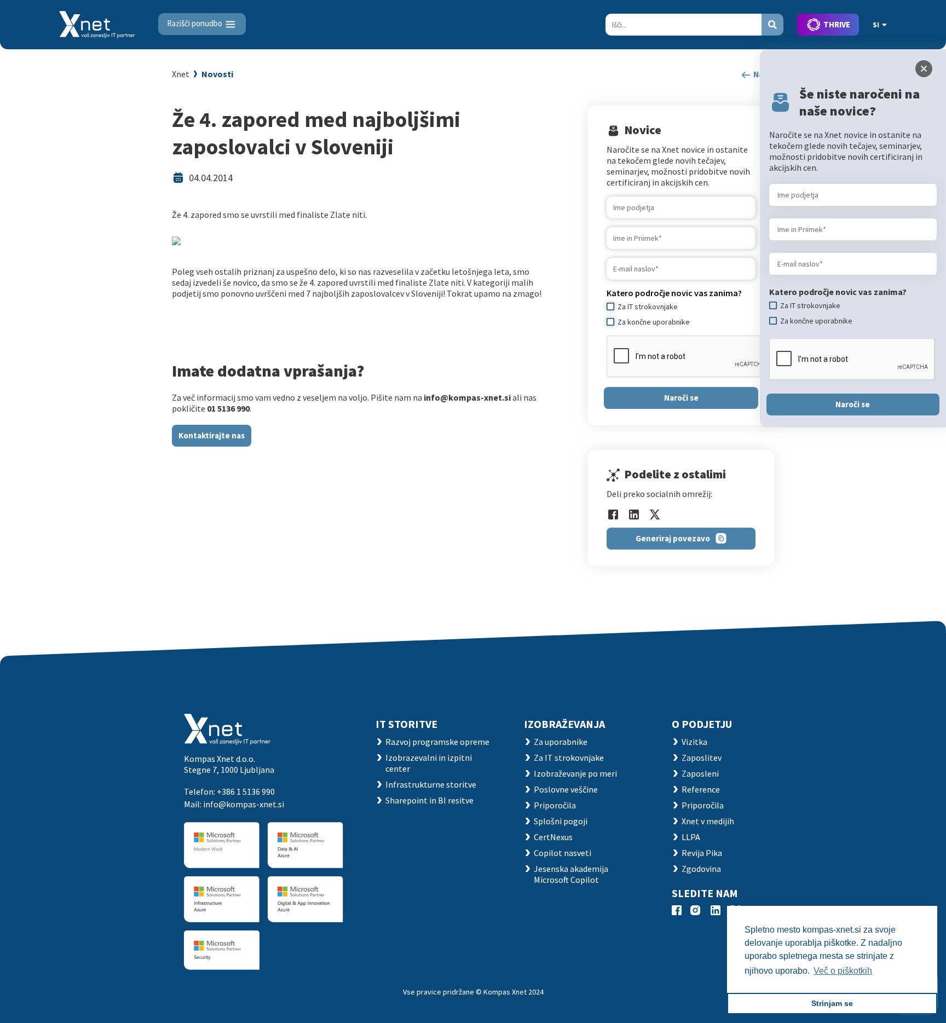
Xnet (180, 73)
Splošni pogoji (560, 821)
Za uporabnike (560, 741)
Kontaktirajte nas (211, 435)
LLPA (691, 836)
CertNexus (553, 836)
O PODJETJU (702, 724)
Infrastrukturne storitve (430, 784)
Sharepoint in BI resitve (429, 800)
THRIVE (836, 24)
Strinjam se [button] (832, 1003)
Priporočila (555, 805)
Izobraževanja (564, 724)
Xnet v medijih (708, 821)
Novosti (217, 73)
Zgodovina (701, 868)
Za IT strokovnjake (569, 757)
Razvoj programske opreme (437, 741)
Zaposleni (700, 773)
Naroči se (681, 397)
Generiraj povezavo (673, 538)
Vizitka (694, 741)
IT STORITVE (406, 724)
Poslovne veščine (566, 789)
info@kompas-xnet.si (243, 804)
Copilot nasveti (562, 852)
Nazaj (763, 74)
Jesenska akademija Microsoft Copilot (571, 874)
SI (876, 25)
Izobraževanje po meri (575, 773)
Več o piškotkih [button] (843, 970)
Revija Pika (702, 852)
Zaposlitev (702, 757)
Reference (701, 789)
